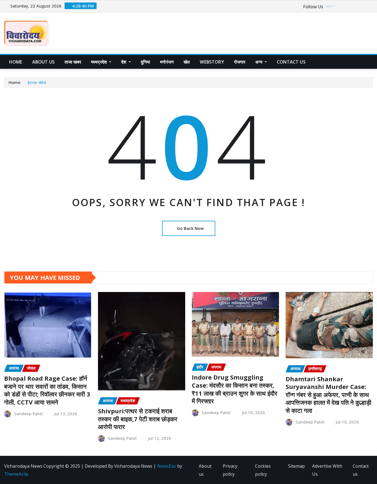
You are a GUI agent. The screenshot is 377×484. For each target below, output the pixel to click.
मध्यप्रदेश (99, 62)
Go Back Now (190, 228)
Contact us (361, 470)
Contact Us (291, 62)
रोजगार (240, 62)
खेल (187, 62)
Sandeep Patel (28, 413)
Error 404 (37, 82)
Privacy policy (230, 470)
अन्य (259, 62)
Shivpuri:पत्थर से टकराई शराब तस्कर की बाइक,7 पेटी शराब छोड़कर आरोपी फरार (137, 419)
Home (15, 62)
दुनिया (145, 62)
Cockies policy (263, 470)
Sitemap (296, 466)
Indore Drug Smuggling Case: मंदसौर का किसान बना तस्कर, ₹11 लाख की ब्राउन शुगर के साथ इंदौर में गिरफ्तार (234, 389)
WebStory (212, 62)
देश (124, 62)
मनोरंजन (167, 62)
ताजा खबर (73, 62)
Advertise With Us (327, 470)
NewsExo (166, 466)
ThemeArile (16, 474)
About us (43, 62)
